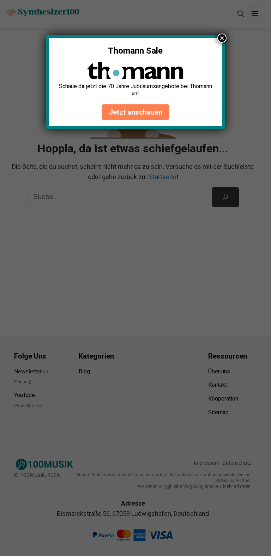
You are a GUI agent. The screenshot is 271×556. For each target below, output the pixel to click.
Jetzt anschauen (135, 112)
